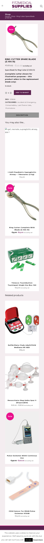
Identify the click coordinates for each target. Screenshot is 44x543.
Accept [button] (28, 540)
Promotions (10, 108)
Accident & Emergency (26, 102)
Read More (38, 540)
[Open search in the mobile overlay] (22, 7)
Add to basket (22, 92)
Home (7, 16)
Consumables (10, 105)
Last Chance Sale (24, 105)
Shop (13, 16)
